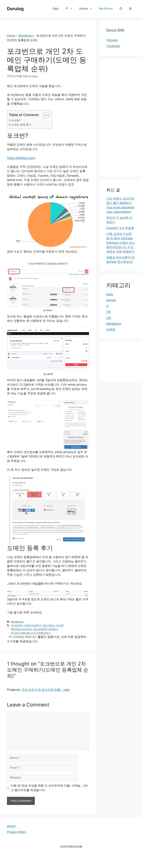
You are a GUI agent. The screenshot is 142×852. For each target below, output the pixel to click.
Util (108, 318)
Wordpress (25, 35)
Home (11, 35)
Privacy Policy (16, 832)
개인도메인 (17, 625)
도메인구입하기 (32, 625)
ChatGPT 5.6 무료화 (120, 228)
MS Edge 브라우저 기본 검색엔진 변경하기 (34, 629)
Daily (56, 8)
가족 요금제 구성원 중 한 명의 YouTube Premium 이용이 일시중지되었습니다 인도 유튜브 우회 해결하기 (120, 242)
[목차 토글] (44, 115)
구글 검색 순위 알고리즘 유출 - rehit (45, 689)
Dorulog (15, 8)
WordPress (106, 8)
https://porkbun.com (21, 158)
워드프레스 (49, 625)
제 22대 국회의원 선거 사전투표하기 (31, 632)
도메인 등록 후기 (21, 124)
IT (67, 8)
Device (83, 8)
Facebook (113, 46)
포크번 (60, 625)
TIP (108, 312)
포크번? (15, 120)
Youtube (112, 40)
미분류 (110, 329)
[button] (130, 8)
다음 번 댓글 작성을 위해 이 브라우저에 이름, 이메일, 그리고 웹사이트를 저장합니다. (49, 788)
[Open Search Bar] (121, 8)
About (11, 826)
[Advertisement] (120, 118)
